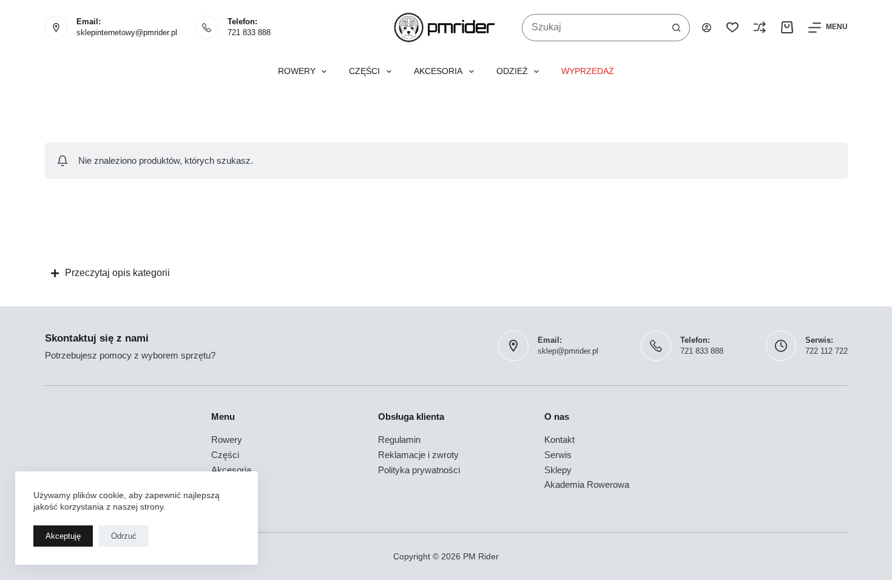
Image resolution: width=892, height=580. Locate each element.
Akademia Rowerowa (586, 484)
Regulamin (399, 439)
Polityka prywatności (419, 470)
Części (364, 71)
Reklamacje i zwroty (418, 455)
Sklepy (558, 470)
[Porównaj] (760, 27)
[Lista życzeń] (732, 27)
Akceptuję (63, 536)
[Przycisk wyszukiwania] (676, 28)
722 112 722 (826, 351)
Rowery (297, 71)
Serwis (558, 455)
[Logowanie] (706, 27)
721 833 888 (249, 32)
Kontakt (559, 439)
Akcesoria (438, 71)
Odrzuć (124, 536)
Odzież (512, 71)
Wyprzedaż (587, 71)
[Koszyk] (787, 27)
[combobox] (592, 27)
